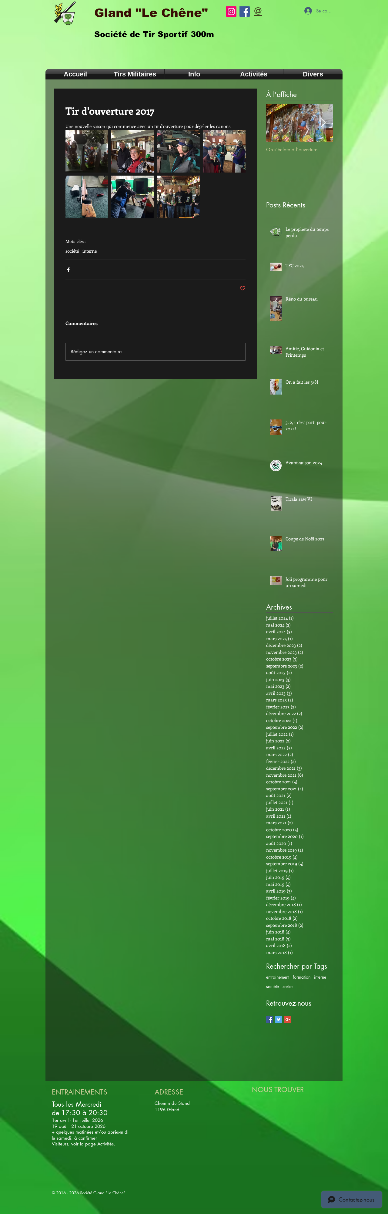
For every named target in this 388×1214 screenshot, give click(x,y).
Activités (105, 1144)
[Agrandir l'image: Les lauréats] (178, 197)
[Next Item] (323, 123)
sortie (288, 986)
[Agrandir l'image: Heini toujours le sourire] (224, 151)
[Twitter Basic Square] (278, 1019)
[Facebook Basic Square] (269, 1019)
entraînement (277, 977)
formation (301, 977)
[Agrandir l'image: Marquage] (132, 151)
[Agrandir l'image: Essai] (132, 197)
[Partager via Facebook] (68, 270)
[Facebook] (244, 11)
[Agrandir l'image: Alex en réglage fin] (178, 151)
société (72, 251)
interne (89, 251)
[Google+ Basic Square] (287, 1019)
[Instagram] (231, 11)
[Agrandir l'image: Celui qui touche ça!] (86, 197)
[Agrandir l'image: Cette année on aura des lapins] (86, 151)
